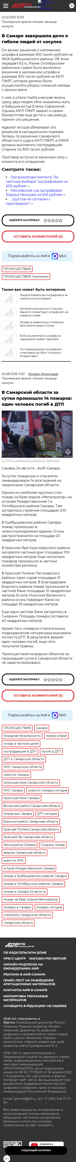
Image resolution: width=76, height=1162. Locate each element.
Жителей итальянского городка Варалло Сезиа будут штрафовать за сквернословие (44, 312)
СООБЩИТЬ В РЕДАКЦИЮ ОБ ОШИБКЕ (34, 1006)
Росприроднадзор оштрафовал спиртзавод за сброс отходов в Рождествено (41, 353)
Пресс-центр (14, 958)
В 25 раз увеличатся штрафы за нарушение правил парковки (40, 337)
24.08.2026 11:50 (13, 374)
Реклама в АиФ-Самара (24, 974)
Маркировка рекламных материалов (25, 998)
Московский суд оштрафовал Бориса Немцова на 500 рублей (34, 192)
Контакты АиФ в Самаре (25, 990)
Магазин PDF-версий (47, 958)
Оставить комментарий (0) (38, 236)
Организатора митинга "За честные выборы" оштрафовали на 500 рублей (37, 181)
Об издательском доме (24, 953)
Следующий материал (36, 1150)
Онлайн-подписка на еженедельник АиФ (23, 966)
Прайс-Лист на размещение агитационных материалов (29, 982)
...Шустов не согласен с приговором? (28, 201)
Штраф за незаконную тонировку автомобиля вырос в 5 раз (42, 324)
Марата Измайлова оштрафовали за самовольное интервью (44, 296)
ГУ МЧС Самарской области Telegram (31, 460)
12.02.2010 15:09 (13, 17)
